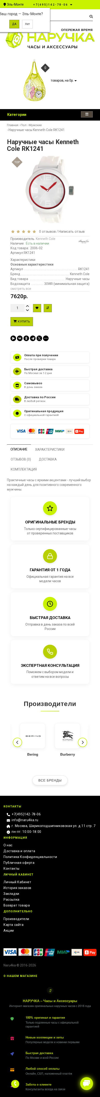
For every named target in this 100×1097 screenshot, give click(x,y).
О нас (8, 845)
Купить (23, 321)
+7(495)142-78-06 (26, 814)
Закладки (11, 894)
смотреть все (20, 289)
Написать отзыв (72, 231)
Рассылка (11, 899)
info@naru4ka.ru (25, 820)
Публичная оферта (19, 863)
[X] (39, 338)
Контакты (11, 868)
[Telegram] (33, 338)
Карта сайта (13, 925)
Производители (16, 919)
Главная (12, 125)
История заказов (17, 888)
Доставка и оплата (19, 851)
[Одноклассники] (26, 338)
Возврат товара (16, 905)
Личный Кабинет (17, 882)
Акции (8, 930)
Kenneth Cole (45, 239)
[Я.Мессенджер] (13, 338)
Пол (24, 125)
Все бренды (50, 780)
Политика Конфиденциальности (30, 857)
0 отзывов (46, 231)
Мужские (35, 125)
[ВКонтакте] (20, 338)
